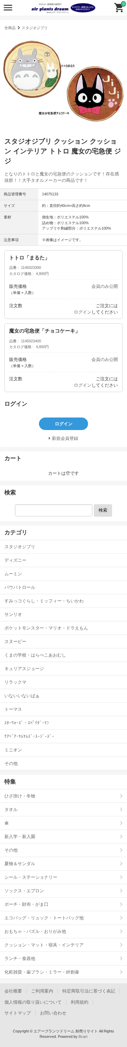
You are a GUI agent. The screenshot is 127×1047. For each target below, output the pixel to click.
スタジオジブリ (35, 28)
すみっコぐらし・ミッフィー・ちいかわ (44, 600)
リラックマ (15, 682)
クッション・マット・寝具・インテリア (44, 944)
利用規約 (79, 1002)
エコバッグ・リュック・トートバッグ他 (44, 917)
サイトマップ (17, 1013)
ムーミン (13, 573)
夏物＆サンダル (19, 863)
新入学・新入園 (19, 836)
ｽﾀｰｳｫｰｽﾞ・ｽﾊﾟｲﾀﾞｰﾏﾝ (26, 722)
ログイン (82, 312)
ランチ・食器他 (19, 958)
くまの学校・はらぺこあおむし (35, 655)
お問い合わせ (53, 1013)
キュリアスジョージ (24, 668)
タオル (11, 809)
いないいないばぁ (22, 695)
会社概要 (13, 990)
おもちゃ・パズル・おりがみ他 (35, 931)
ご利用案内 (42, 990)
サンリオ (13, 614)
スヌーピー (15, 641)
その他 (11, 763)
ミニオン (13, 749)
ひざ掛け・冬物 (19, 795)
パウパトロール (19, 587)
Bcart (83, 1036)
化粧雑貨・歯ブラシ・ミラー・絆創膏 (41, 972)
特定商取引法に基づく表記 (88, 990)
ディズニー (15, 560)
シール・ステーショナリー (30, 877)
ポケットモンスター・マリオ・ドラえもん (46, 628)
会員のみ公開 (104, 286)
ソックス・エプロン (24, 890)
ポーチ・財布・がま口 (26, 904)
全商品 (10, 28)
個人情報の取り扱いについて (33, 1002)
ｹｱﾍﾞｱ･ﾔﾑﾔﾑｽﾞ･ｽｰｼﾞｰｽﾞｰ (29, 736)
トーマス (13, 709)
